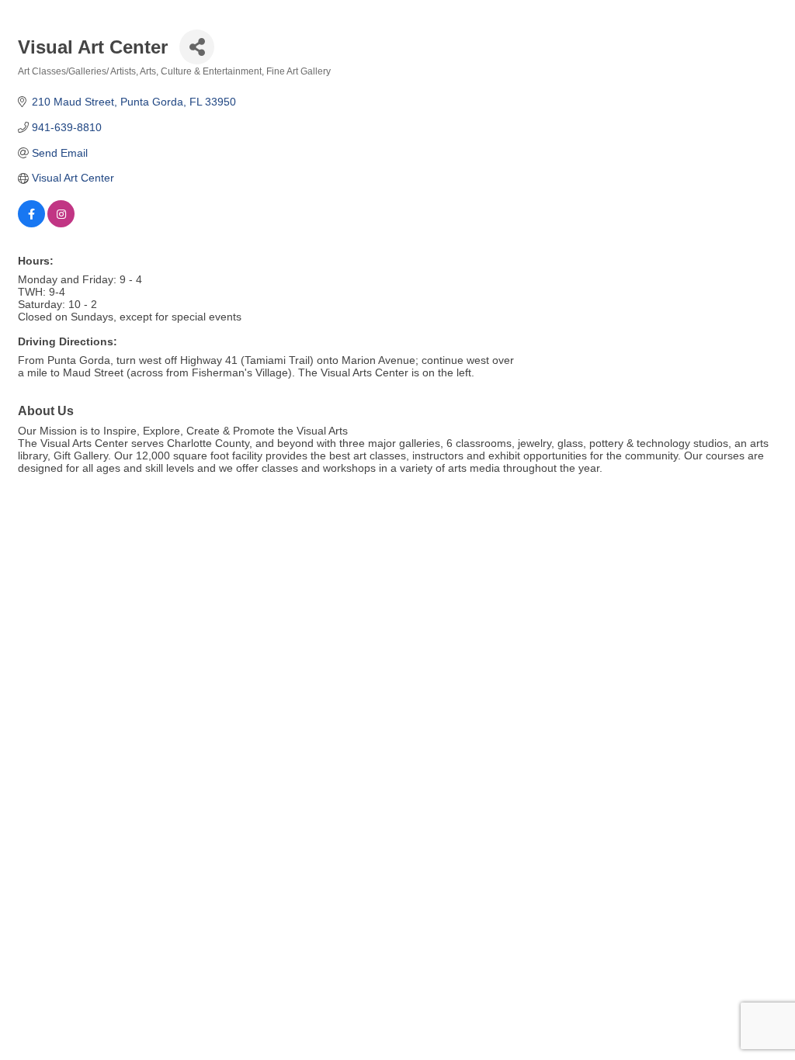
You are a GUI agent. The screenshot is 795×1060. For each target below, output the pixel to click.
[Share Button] (196, 46)
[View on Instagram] (61, 223)
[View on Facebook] (31, 223)
